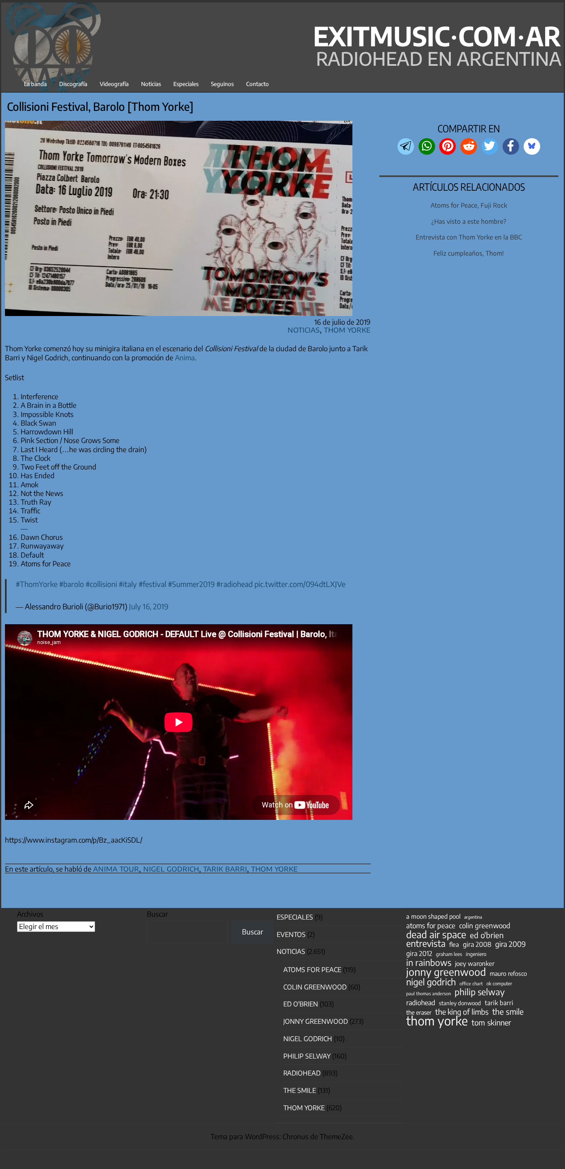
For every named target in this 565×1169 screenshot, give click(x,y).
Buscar (157, 913)
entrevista (425, 943)
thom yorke (274, 868)
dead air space (436, 934)
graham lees (449, 954)
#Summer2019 (191, 584)
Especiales (186, 83)
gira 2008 (477, 944)
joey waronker (474, 963)
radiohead (420, 1003)
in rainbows (428, 962)
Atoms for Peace (312, 969)
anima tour (116, 868)
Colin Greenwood (315, 987)
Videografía (114, 83)
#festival (152, 584)
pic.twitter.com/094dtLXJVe (299, 584)
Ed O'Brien (300, 1004)
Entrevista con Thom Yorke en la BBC (469, 237)
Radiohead (302, 1073)
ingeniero (476, 954)
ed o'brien (487, 935)
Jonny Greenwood (315, 1021)
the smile (508, 1011)
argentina (473, 917)
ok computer (499, 983)
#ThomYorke (36, 584)
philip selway (480, 992)
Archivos (30, 913)
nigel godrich (171, 868)
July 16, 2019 (148, 606)
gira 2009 (510, 944)
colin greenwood (484, 926)
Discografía (73, 83)
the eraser (418, 1012)
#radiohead (234, 584)
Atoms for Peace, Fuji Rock (469, 205)
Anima (185, 357)
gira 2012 (419, 953)
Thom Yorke (347, 329)
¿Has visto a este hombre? (468, 221)
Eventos (291, 934)
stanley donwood (460, 1002)
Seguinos (222, 83)
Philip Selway (306, 1056)
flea (454, 944)
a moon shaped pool (433, 916)
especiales (295, 917)
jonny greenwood (446, 972)
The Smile (299, 1090)
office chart (471, 983)
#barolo (71, 584)
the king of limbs (461, 1012)
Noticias (151, 83)
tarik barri (225, 868)
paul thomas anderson (428, 993)
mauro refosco (508, 973)
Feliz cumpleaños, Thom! (468, 253)
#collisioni (101, 584)
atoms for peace (430, 925)
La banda (35, 83)
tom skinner (491, 1022)
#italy (128, 584)
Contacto (257, 83)
